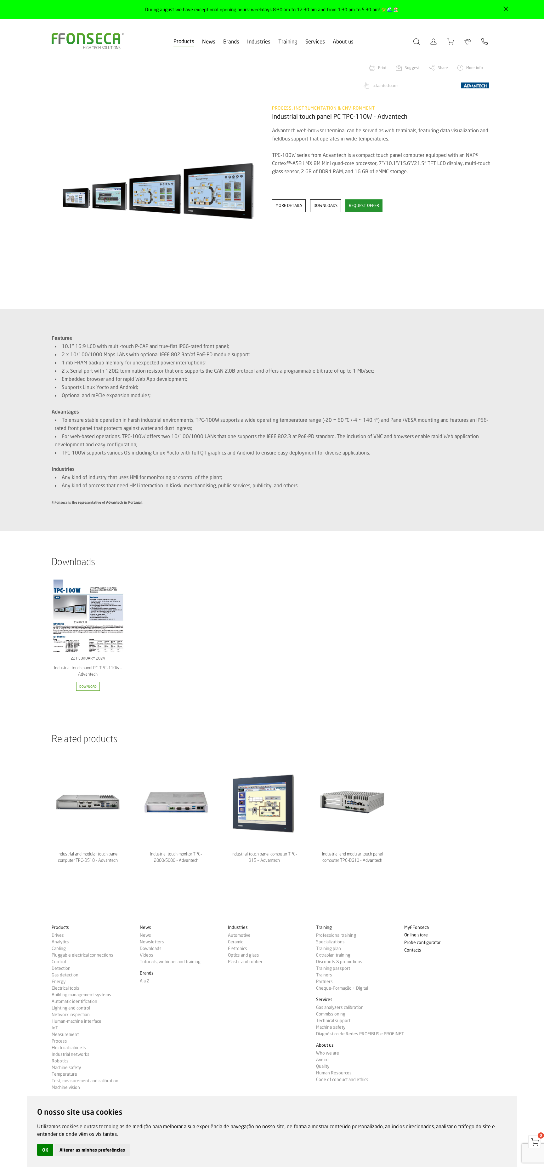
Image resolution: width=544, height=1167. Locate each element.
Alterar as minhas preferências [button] (92, 1150)
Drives (58, 935)
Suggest (412, 67)
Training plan (328, 948)
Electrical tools (65, 988)
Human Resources (334, 1072)
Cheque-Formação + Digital (342, 988)
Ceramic (235, 941)
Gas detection (65, 974)
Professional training (336, 935)
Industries (258, 41)
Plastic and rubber (245, 961)
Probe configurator (422, 942)
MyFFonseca (416, 927)
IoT (55, 1027)
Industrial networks (70, 1054)
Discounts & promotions (339, 961)
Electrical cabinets (69, 1047)
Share (443, 67)
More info (474, 67)
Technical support (333, 1020)
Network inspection (71, 1014)
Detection (61, 968)
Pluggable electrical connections (82, 955)
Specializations (330, 941)
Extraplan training (333, 955)
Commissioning (330, 1013)
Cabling (59, 948)
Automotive (239, 935)
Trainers (324, 974)
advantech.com (386, 85)
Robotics (60, 1060)
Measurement (65, 1034)
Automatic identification (74, 1001)
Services (315, 41)
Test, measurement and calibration (85, 1080)
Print (382, 67)
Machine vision (66, 1087)
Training (288, 41)
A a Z (144, 980)
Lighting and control (71, 1007)
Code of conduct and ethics (342, 1079)
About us (343, 41)
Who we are (327, 1052)
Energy (58, 981)
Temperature (64, 1074)
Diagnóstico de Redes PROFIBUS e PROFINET (360, 1033)
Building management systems (81, 994)
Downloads (151, 948)
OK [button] (45, 1150)
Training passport (333, 968)
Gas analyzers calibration (340, 1007)
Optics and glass (243, 955)
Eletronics (237, 948)
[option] (158, 185)
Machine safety (66, 1067)
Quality (322, 1066)
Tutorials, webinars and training (170, 961)
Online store (416, 935)
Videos (146, 955)
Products (183, 41)
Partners (324, 981)
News (208, 41)
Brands (231, 41)
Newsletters (152, 941)
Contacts (412, 950)
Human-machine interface (76, 1021)
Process (59, 1041)
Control (59, 961)
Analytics (60, 941)
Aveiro (322, 1059)
